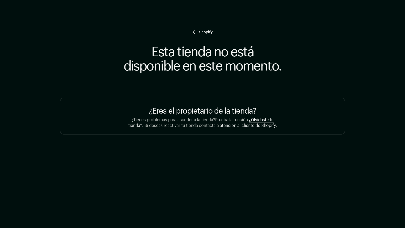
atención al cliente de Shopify (248, 124)
